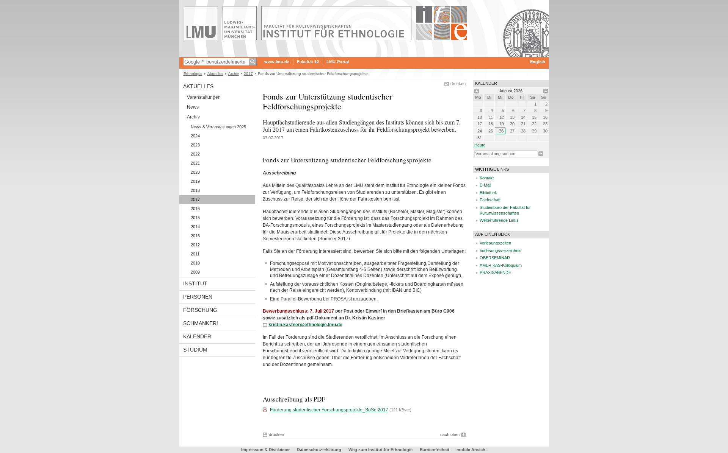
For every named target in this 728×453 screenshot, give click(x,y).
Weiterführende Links (499, 220)
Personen (197, 297)
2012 (195, 245)
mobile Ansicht (472, 449)
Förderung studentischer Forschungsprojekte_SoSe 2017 (329, 410)
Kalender (197, 336)
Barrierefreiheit (435, 449)
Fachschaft (490, 200)
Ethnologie (193, 74)
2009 (195, 272)
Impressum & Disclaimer (265, 449)
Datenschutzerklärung (319, 449)
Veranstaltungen (204, 97)
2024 (195, 136)
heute (479, 145)
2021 (195, 163)
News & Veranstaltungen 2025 (218, 127)
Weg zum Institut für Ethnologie (380, 449)
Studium (195, 350)
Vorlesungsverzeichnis (500, 250)
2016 (195, 208)
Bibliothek (488, 192)
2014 (195, 226)
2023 (195, 145)
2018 (195, 190)
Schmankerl (201, 323)
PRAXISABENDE (495, 272)
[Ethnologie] (364, 54)
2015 (195, 217)
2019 (195, 181)
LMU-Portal (337, 61)
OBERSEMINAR (495, 257)
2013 (195, 236)
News (193, 107)
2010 (195, 263)
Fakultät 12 (308, 61)
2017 (248, 74)
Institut (195, 283)
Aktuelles (215, 74)
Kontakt (487, 178)
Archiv (233, 74)
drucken (458, 83)
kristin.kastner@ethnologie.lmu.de (305, 324)
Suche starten (540, 153)
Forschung (200, 310)
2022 (195, 154)
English (537, 61)
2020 (195, 172)
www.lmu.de (276, 61)
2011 (195, 254)
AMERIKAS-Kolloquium (501, 265)
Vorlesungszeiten (495, 243)
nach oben (450, 434)
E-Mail (485, 185)
